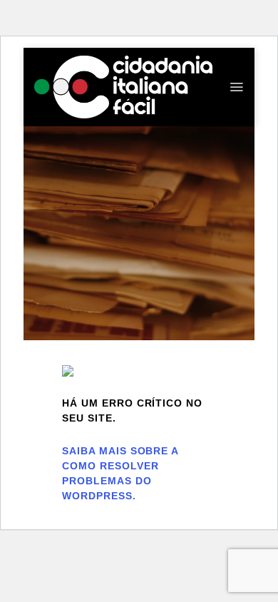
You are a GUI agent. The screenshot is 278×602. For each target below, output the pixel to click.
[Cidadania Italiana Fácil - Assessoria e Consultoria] (123, 87)
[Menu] (236, 87)
